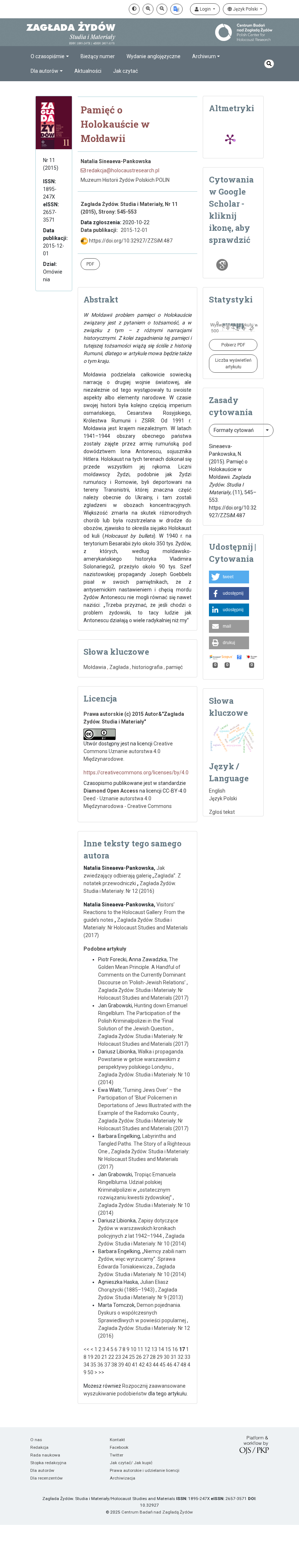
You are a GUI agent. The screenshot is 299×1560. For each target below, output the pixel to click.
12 (147, 1349)
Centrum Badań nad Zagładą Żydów (157, 1512)
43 (149, 1365)
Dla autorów (42, 1470)
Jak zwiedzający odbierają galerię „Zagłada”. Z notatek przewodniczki (132, 875)
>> (101, 1372)
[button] (229, 577)
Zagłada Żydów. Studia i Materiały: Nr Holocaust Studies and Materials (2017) (136, 927)
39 (121, 1365)
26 (139, 1357)
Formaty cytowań (234, 430)
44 (156, 1365)
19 (90, 1357)
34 (86, 1365)
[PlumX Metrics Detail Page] (230, 139)
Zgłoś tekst (222, 812)
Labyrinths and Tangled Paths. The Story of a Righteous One (144, 1143)
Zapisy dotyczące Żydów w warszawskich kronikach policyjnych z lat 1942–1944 (138, 1228)
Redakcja (39, 1447)
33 (187, 1357)
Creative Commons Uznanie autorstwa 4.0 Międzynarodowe (128, 751)
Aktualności (87, 71)
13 (154, 1349)
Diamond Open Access (111, 791)
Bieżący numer (98, 56)
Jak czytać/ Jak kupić (131, 1462)
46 (169, 1365)
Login (205, 9)
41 (135, 1365)
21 (104, 1357)
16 (175, 1349)
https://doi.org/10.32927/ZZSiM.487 (130, 241)
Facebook (119, 1447)
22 (111, 1357)
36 (100, 1365)
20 (97, 1357)
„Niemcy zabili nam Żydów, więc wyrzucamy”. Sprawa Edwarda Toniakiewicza (142, 1259)
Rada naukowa (45, 1455)
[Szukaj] (269, 63)
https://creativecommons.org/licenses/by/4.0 (136, 772)
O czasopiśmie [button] (48, 56)
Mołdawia (95, 667)
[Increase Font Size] (148, 9)
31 (173, 1357)
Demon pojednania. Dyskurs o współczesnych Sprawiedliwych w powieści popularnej (142, 1312)
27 (146, 1357)
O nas (36, 1439)
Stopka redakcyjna (48, 1462)
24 (125, 1357)
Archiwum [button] (204, 56)
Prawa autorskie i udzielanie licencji (144, 1470)
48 (183, 1365)
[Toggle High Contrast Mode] (134, 9)
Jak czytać (125, 71)
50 (90, 1372)
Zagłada (119, 667)
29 (160, 1357)
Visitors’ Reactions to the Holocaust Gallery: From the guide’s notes (134, 912)
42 (142, 1365)
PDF (90, 264)
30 (167, 1357)
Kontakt (117, 1439)
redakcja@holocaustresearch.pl (122, 170)
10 (133, 1349)
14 (161, 1349)
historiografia (147, 667)
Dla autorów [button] (44, 71)
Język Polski (245, 9)
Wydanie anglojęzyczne (153, 56)
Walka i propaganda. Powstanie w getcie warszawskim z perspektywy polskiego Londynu (141, 1059)
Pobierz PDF (233, 344)
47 (176, 1365)
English (217, 791)
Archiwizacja (122, 1478)
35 (93, 1365)
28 (153, 1357)
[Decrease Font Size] (161, 9)
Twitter (116, 1455)
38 (114, 1365)
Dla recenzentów (46, 1478)
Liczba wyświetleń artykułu (233, 363)
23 (118, 1357)
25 (132, 1357)
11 (140, 1349)
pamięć (174, 667)
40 (128, 1365)
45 (163, 1365)
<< (86, 1349)
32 (180, 1357)
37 (107, 1365)
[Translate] (176, 9)
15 (168, 1349)
